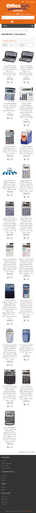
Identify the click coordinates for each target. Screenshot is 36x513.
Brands (3, 487)
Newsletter (4, 504)
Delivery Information (7, 463)
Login (26, 2)
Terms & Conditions (6, 468)
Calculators (14, 30)
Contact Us (4, 475)
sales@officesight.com (25, 14)
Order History (5, 499)
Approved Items (5, 501)
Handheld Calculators (24, 30)
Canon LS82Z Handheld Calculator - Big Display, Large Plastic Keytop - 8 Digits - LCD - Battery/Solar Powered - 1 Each (10, 108)
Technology (7, 30)
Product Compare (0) (9, 41)
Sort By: (5, 45)
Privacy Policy (5, 465)
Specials (3, 489)
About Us (4, 461)
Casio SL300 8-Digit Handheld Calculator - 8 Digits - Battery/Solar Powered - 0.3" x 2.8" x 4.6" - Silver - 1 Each (9, 150)
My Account (4, 496)
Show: (22, 45)
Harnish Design (26, 511)
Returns (3, 477)
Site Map (4, 480)
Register (32, 2)
